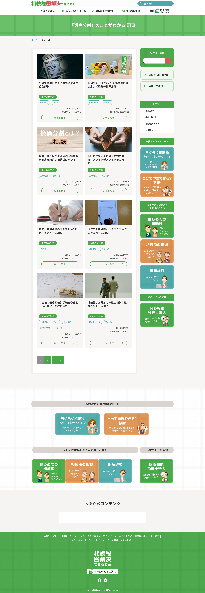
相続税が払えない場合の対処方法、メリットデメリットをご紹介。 (106, 159)
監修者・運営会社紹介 (123, 540)
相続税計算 (93, 102)
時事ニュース (151, 129)
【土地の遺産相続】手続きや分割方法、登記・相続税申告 (58, 304)
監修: (152, 10)
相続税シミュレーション (73, 536)
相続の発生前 (151, 110)
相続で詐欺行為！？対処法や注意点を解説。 (58, 84)
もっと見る (60, 117)
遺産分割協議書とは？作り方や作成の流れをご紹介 (107, 230)
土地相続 (44, 175)
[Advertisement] (102, 517)
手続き (56, 322)
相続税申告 (45, 328)
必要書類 (93, 248)
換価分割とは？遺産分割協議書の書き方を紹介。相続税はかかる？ (58, 157)
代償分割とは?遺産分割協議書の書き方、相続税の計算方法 (108, 84)
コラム (55, 536)
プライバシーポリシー (82, 540)
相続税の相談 (133, 10)
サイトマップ (102, 540)
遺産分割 (44, 102)
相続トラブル (94, 322)
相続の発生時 (151, 117)
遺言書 (56, 102)
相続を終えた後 (152, 123)
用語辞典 (154, 536)
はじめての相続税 (105, 10)
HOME (45, 536)
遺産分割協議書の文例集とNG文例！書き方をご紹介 (58, 230)
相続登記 (67, 322)
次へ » (58, 359)
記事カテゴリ (47, 10)
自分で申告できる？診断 (100, 536)
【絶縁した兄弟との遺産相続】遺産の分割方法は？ (107, 304)
